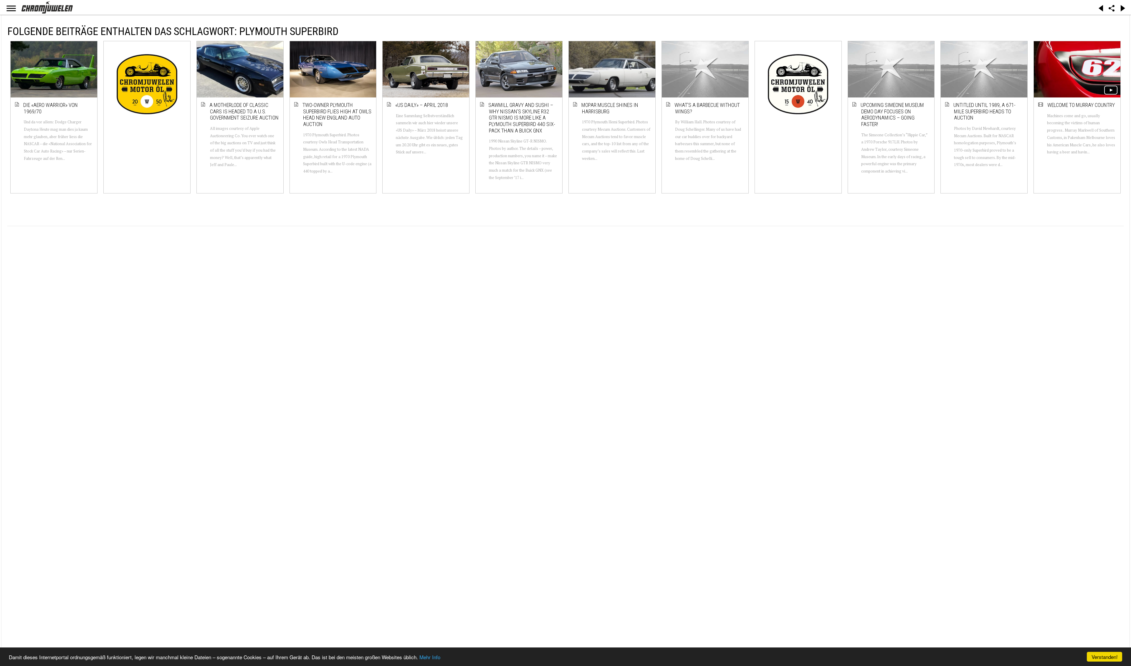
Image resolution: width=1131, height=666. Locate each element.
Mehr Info (429, 657)
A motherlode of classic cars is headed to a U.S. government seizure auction (244, 111)
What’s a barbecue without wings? (707, 108)
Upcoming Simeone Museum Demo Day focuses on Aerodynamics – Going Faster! (892, 114)
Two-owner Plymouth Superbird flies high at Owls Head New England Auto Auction (337, 114)
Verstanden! (1105, 656)
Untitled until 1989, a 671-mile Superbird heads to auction (985, 111)
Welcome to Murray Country (1081, 105)
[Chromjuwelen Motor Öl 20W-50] (147, 84)
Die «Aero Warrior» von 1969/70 (51, 108)
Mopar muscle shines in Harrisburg (610, 108)
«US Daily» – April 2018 (422, 105)
